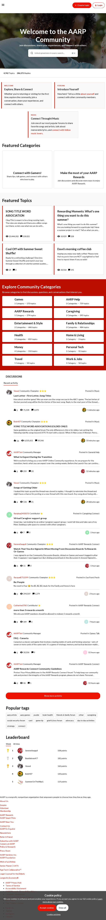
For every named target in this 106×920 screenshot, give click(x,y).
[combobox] (53, 53)
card (30, 720)
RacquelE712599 (21, 577)
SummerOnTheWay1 (34, 781)
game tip (39, 720)
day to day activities (85, 720)
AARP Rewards (6, 815)
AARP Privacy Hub (13, 882)
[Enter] (30, 53)
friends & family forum (65, 715)
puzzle (36, 715)
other (81, 715)
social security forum (16, 720)
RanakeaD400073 (21, 513)
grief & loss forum (54, 720)
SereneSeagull (20, 544)
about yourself (87, 93)
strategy (11, 726)
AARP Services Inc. (8, 855)
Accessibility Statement (16, 888)
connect (21, 726)
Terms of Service (13, 885)
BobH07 (17, 422)
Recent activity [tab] (11, 383)
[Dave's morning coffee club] (79, 259)
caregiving (91, 715)
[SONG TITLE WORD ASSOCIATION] (27, 223)
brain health (48, 715)
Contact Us (5, 826)
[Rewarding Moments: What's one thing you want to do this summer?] (79, 223)
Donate (3, 805)
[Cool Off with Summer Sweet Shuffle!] (27, 259)
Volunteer (4, 808)
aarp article (12, 715)
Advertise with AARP (9, 841)
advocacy (70, 720)
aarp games (25, 715)
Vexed (16, 391)
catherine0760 (20, 605)
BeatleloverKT (31, 758)
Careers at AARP (7, 844)
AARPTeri (18, 452)
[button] (53, 914)
